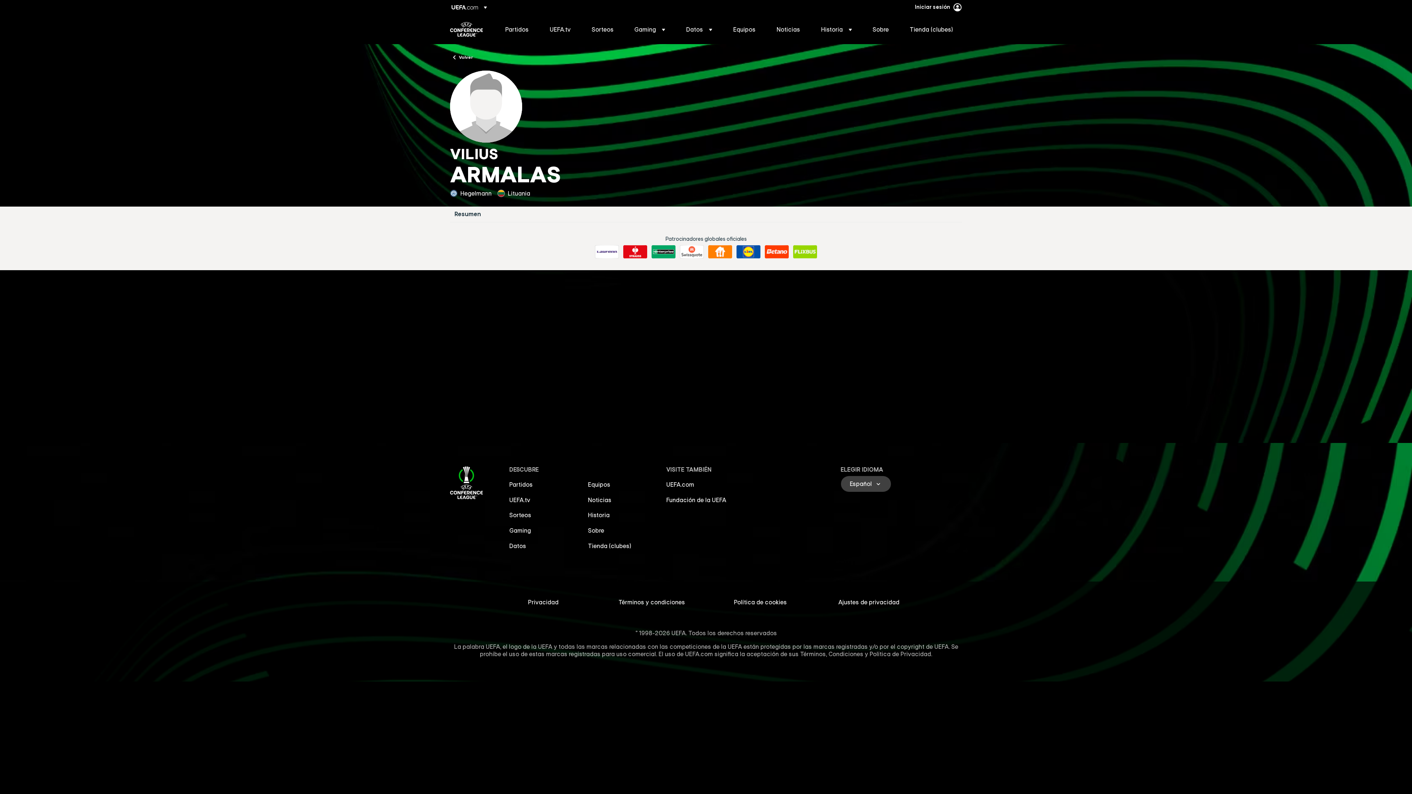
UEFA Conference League (466, 29)
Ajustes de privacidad (868, 602)
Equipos (599, 484)
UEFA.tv (519, 500)
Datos (517, 546)
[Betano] (777, 251)
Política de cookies (760, 602)
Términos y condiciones (651, 602)
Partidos (521, 484)
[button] (650, 29)
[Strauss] (635, 251)
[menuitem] (518, 29)
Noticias (599, 500)
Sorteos (520, 515)
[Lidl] (748, 251)
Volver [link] (466, 57)
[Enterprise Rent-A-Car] (663, 251)
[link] (517, 29)
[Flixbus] (805, 251)
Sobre (596, 530)
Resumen (467, 214)
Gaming (520, 530)
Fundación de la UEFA (696, 500)
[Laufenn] (607, 251)
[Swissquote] (692, 251)
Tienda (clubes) (609, 546)
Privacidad (543, 602)
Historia (599, 515)
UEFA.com (680, 484)
